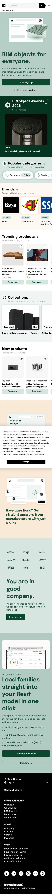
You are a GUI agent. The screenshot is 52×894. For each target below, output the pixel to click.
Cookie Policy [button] (21, 451)
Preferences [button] (39, 454)
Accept (26, 461)
